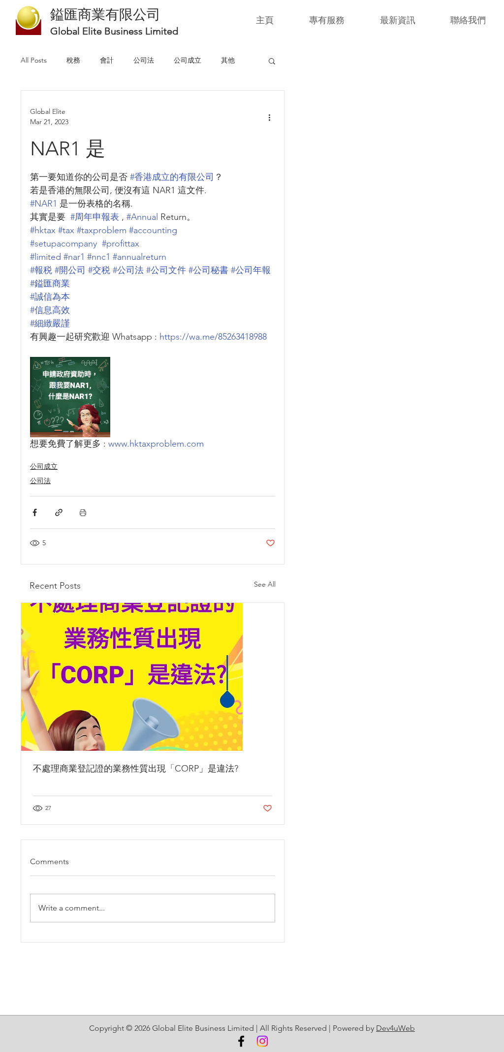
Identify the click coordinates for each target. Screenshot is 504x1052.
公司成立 (187, 60)
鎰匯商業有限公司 (105, 14)
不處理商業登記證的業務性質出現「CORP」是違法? (135, 768)
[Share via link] (58, 512)
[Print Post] (83, 512)
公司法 (143, 60)
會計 (107, 60)
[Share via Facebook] (34, 512)
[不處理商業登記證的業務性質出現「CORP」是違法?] (152, 677)
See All (265, 584)
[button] (272, 61)
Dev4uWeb (395, 1028)
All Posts (34, 60)
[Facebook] (241, 1041)
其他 (228, 60)
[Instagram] (262, 1041)
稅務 (73, 60)
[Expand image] (70, 397)
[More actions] (269, 117)
